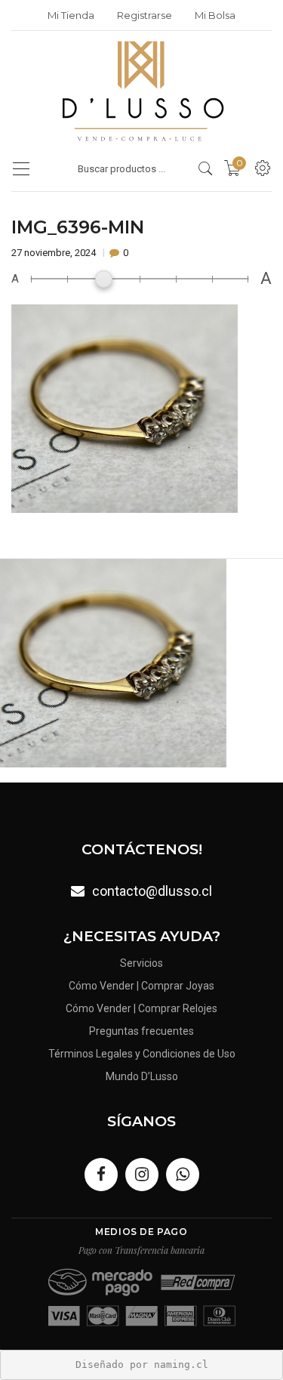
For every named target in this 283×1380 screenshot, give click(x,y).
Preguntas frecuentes (141, 1031)
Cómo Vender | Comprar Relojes (141, 1008)
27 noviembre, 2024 (54, 252)
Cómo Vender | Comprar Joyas (141, 986)
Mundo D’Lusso (142, 1076)
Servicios (141, 963)
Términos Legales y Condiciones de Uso (141, 1054)
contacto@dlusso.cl (152, 891)
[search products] (205, 168)
